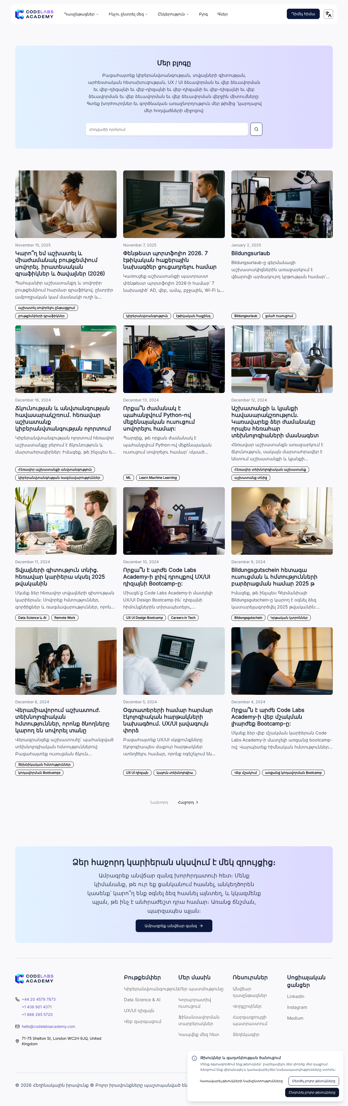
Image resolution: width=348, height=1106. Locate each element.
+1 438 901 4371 (37, 1006)
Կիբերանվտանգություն (151, 988)
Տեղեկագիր (246, 1034)
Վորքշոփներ (247, 1006)
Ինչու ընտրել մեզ (126, 14)
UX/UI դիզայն (139, 1010)
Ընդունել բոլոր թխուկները (312, 1092)
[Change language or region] (328, 14)
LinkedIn (295, 996)
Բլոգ (203, 14)
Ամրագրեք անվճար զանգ (171, 925)
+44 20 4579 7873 (39, 999)
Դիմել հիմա (303, 13)
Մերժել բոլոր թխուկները (313, 1081)
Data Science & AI (142, 999)
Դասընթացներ (79, 14)
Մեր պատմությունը (200, 988)
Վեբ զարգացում (142, 1021)
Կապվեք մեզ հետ (198, 1034)
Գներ (222, 14)
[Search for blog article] (256, 129)
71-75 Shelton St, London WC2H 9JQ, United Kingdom (61, 1041)
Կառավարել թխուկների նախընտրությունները (241, 1081)
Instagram (297, 1007)
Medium (295, 1018)
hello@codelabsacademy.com (48, 1026)
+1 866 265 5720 (37, 1014)
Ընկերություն (171, 14)
